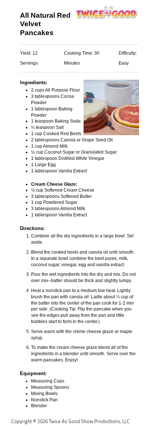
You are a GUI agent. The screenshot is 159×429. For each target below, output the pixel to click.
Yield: (26, 53)
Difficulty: (128, 53)
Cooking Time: (79, 53)
